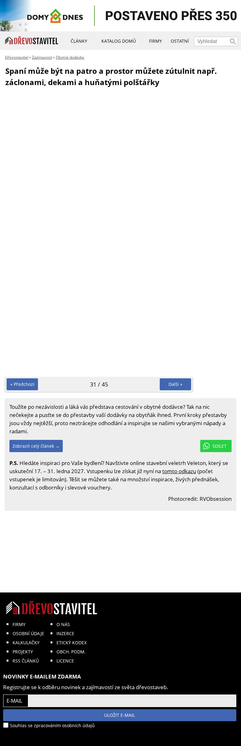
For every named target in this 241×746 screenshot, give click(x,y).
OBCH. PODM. (71, 652)
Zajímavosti (42, 57)
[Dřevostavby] (31, 40)
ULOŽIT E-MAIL (119, 715)
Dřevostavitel (16, 57)
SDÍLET (219, 446)
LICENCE (65, 661)
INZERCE (65, 633)
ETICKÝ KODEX (71, 643)
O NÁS (63, 624)
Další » (175, 384)
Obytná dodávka (70, 57)
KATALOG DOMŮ (118, 41)
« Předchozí (22, 384)
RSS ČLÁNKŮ (26, 661)
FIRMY (19, 624)
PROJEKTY (23, 652)
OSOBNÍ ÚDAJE (28, 633)
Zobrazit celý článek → (36, 446)
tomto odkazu (179, 471)
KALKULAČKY (26, 643)
